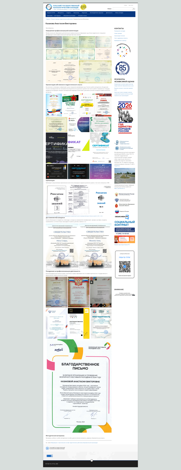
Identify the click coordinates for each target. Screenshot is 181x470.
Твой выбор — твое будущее (54, 15)
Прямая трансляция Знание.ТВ (121, 244)
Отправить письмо (82, 15)
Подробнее (117, 165)
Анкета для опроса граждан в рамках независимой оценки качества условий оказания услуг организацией (123, 94)
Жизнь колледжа (119, 12)
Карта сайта (131, 5)
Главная (125, 5)
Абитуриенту (61, 12)
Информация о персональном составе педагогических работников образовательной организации (74, 442)
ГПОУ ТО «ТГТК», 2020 (52, 463)
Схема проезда (118, 33)
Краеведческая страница (120, 40)
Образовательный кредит (69, 15)
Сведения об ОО (51, 12)
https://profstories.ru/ (119, 188)
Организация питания (119, 35)
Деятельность (109, 12)
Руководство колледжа (119, 31)
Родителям (84, 12)
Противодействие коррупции (96, 12)
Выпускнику (76, 12)
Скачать (133, 295)
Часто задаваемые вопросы (121, 38)
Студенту (69, 12)
